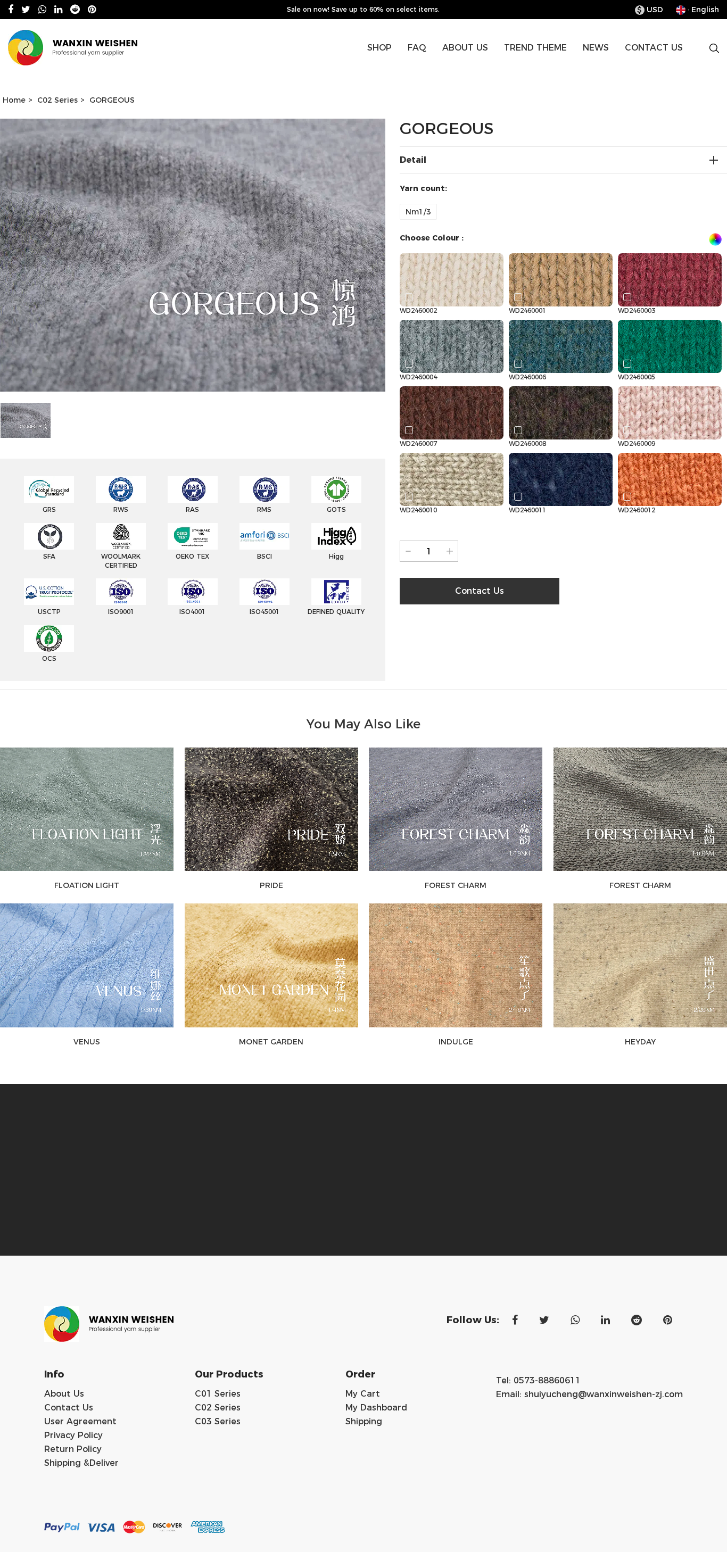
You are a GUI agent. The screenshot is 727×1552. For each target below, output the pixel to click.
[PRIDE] (272, 809)
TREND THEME (535, 48)
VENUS (86, 1042)
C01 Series (218, 1394)
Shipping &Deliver (81, 1463)
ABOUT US (465, 48)
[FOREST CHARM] (456, 809)
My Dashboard (376, 1407)
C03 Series (218, 1421)
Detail (413, 160)
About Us (64, 1394)
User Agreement (80, 1421)
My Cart (362, 1394)
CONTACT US (654, 48)
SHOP (379, 48)
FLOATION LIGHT (86, 885)
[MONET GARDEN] (272, 965)
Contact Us (68, 1407)
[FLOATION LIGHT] (87, 809)
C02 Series (57, 100)
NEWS (596, 48)
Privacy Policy (73, 1435)
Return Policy (73, 1449)
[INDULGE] (456, 965)
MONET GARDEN (271, 1042)
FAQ (417, 48)
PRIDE (271, 885)
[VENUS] (87, 965)
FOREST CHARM (455, 885)
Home (14, 100)
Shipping (363, 1421)
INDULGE (456, 1042)
